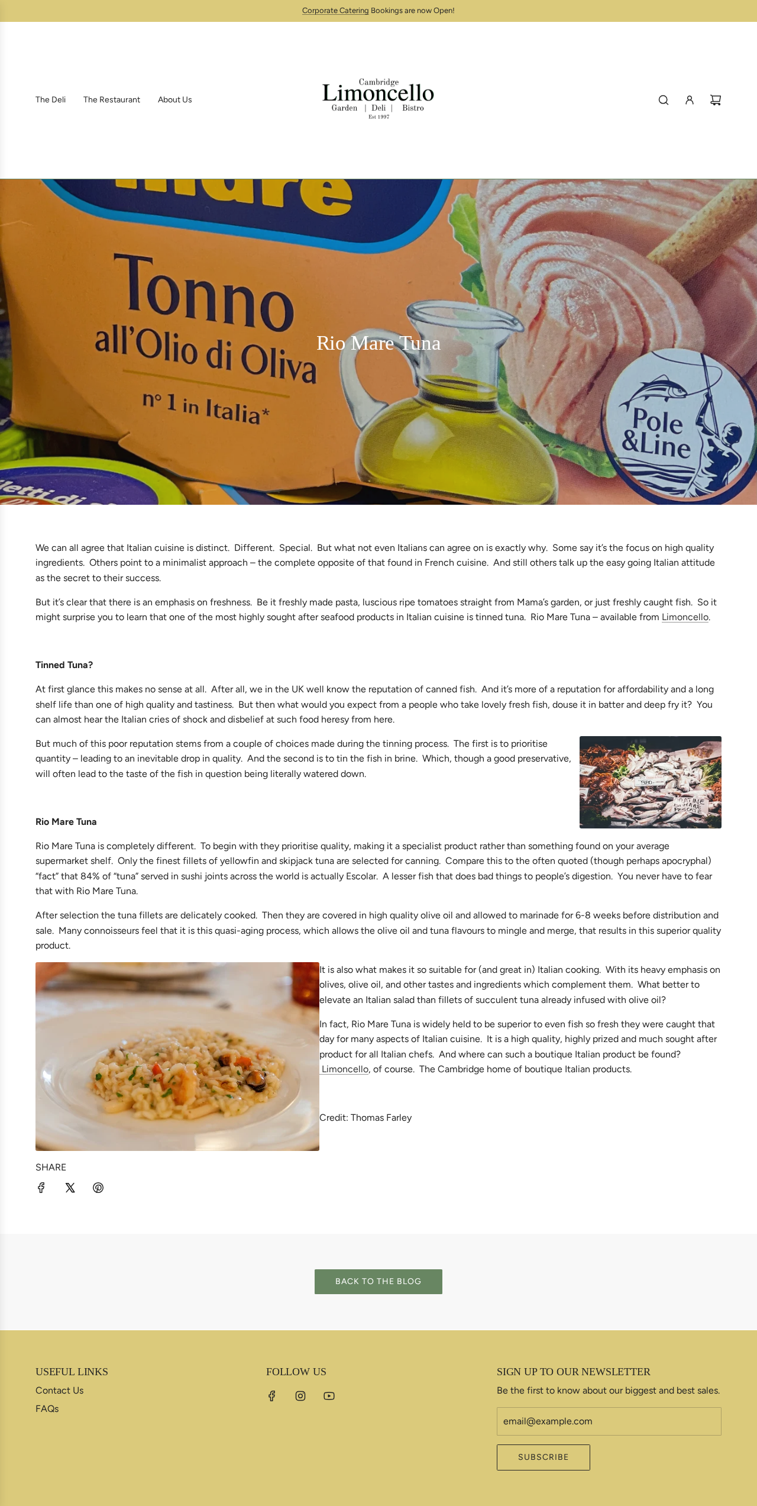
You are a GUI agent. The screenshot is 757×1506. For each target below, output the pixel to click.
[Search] (664, 100)
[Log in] (690, 100)
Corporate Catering (335, 10)
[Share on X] (70, 1190)
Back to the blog (378, 1281)
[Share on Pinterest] (98, 1190)
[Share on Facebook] (41, 1190)
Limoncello (685, 617)
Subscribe (543, 1457)
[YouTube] (329, 1396)
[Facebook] (272, 1396)
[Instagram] (300, 1396)
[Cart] (716, 100)
